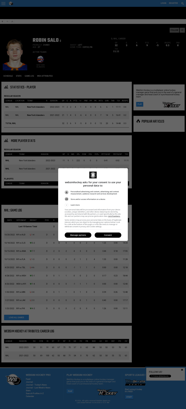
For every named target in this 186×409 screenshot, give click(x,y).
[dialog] (93, 204)
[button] (93, 205)
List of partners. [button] (114, 216)
